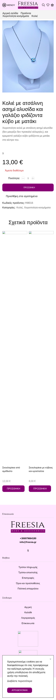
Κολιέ (35, 16)
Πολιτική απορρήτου (28, 588)
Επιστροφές (28, 578)
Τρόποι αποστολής (28, 572)
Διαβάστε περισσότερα (19, 681)
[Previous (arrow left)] (0, 698)
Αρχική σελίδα (10, 13)
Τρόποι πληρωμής (28, 567)
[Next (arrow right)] (1, 698)
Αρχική (28, 607)
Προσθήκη (29, 187)
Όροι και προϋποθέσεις (28, 583)
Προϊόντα (26, 13)
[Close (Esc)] (0, 695)
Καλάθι (28, 612)
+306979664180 (28, 538)
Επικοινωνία (28, 623)
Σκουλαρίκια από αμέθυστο (11, 469)
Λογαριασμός (28, 618)
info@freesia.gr (28, 542)
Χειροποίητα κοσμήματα (15, 16)
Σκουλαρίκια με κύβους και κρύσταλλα (41, 469)
